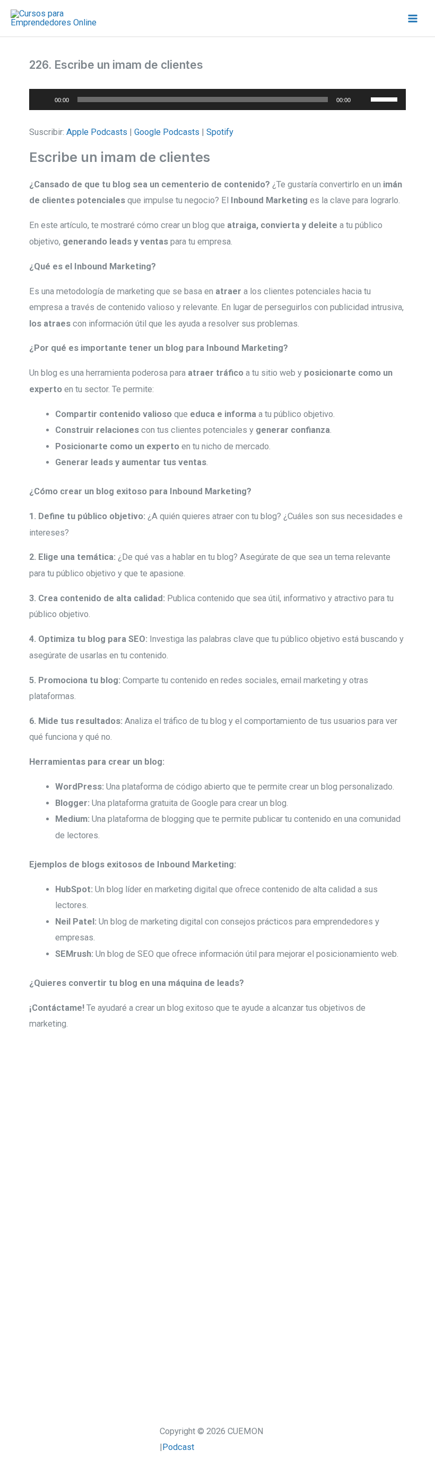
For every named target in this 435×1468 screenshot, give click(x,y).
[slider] (386, 98)
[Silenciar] (362, 99)
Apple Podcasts (96, 132)
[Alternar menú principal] (412, 18)
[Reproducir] (43, 99)
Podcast (178, 1447)
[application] (217, 99)
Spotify (219, 132)
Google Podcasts (166, 132)
